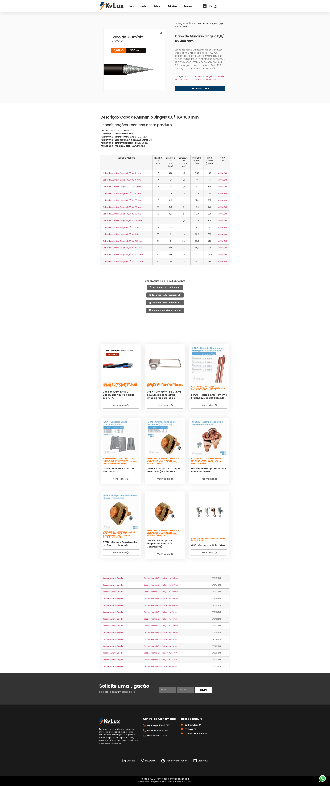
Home (132, 6)
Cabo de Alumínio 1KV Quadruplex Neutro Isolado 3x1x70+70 (118, 395)
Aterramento (197, 386)
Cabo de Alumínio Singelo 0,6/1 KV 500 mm (123, 261)
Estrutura (172, 6)
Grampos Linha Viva (210, 538)
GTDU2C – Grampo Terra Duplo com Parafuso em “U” (209, 470)
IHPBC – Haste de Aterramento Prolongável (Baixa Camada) (209, 396)
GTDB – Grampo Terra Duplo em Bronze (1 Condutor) (163, 470)
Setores (158, 6)
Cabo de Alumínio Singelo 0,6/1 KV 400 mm (123, 254)
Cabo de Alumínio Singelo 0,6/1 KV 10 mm (122, 173)
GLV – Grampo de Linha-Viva (208, 545)
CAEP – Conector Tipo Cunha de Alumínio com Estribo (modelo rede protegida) (164, 395)
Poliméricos (159, 463)
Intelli (185, 23)
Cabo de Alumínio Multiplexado (117, 383)
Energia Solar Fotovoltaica (197, 79)
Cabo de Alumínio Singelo (200, 76)
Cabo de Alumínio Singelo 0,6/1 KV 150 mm (122, 227)
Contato (188, 6)
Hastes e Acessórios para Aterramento (208, 389)
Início (178, 23)
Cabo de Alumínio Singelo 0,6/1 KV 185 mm (122, 234)
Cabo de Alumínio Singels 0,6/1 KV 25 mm (122, 186)
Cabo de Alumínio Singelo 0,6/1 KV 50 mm (122, 200)
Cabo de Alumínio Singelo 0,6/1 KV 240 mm (123, 241)
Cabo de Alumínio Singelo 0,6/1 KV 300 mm (122, 248)
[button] (205, 6)
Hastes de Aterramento (202, 387)
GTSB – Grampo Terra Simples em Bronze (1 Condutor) (120, 544)
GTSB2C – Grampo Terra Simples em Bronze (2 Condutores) (161, 543)
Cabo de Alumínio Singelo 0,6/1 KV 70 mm (122, 207)
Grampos (165, 458)
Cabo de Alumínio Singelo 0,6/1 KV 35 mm (122, 193)
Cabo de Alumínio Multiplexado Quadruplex (120, 384)
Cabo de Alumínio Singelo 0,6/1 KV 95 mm (122, 214)
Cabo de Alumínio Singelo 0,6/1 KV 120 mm (122, 220)
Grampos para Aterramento (163, 459)
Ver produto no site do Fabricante (165, 281)
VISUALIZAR (222, 173)
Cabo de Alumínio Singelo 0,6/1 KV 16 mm (122, 180)
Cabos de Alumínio (111, 387)
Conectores (153, 383)
